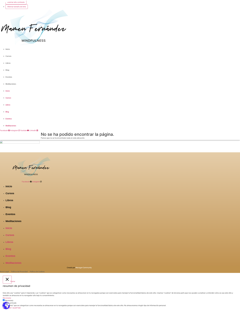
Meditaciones (11, 84)
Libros (8, 63)
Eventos (9, 77)
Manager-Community (84, 268)
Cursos (8, 56)
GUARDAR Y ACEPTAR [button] (12, 308)
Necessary (9, 300)
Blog (7, 70)
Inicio (8, 49)
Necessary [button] (7, 298)
